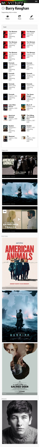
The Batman (13, 31)
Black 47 (29, 105)
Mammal (11, 136)
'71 (28, 136)
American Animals (12, 116)
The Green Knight (30, 95)
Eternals (11, 63)
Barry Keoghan (17, 8)
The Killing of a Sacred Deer (30, 117)
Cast (4, 27)
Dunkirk (11, 126)
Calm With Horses (12, 106)
